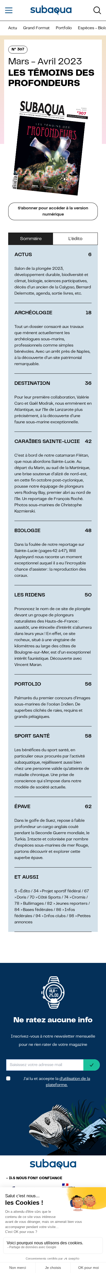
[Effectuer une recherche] (97, 10)
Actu (12, 28)
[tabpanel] (53, 588)
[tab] (30, 239)
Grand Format (36, 28)
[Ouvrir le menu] (8, 10)
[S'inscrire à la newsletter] (91, 1065)
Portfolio (64, 28)
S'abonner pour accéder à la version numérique (53, 211)
